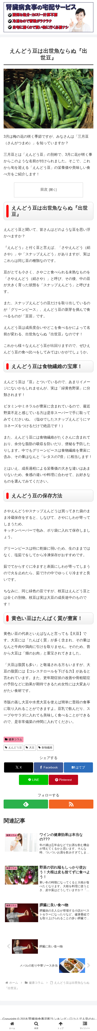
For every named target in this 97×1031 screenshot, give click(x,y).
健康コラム (15, 739)
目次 (44, 189)
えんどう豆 (15, 747)
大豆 (32, 747)
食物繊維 (47, 747)
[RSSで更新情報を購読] (71, 804)
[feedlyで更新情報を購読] (26, 804)
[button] (88, 724)
